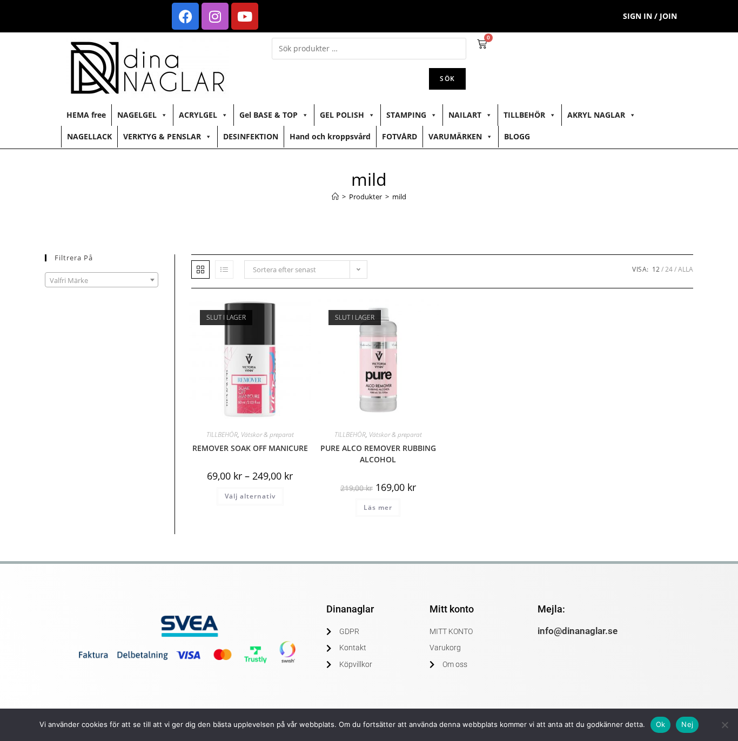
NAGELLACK (89, 136)
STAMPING (406, 115)
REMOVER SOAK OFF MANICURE (250, 448)
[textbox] (101, 280)
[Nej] (724, 724)
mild (399, 196)
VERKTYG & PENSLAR (162, 136)
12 (656, 269)
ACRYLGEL (198, 115)
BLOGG (517, 136)
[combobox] (101, 279)
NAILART (464, 115)
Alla (685, 269)
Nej (687, 724)
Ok (661, 724)
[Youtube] (244, 16)
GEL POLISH (342, 115)
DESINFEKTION (250, 136)
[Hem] (335, 196)
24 (669, 269)
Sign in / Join (650, 16)
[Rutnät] (200, 269)
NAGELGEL (137, 115)
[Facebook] (185, 16)
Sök (447, 78)
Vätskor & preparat (267, 434)
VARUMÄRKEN (455, 136)
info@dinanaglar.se (578, 630)
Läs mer (378, 507)
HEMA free (86, 115)
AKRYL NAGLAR (596, 115)
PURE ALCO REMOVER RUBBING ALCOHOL (378, 453)
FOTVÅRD (399, 136)
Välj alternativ (250, 496)
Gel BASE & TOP (268, 115)
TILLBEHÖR (524, 115)
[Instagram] (215, 16)
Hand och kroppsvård (330, 136)
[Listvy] (224, 269)
